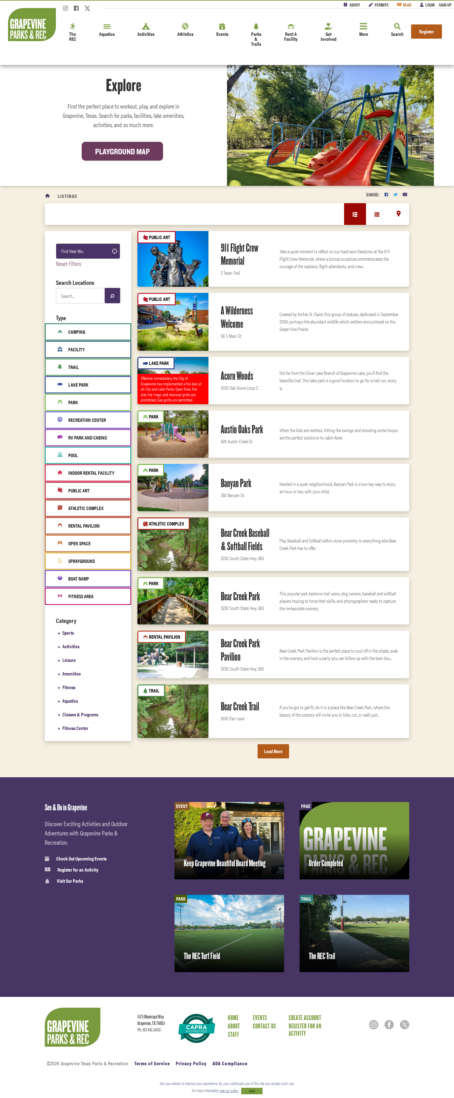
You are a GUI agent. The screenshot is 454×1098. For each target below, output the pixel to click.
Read (407, 5)
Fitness (68, 687)
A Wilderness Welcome (237, 317)
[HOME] (48, 195)
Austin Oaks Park (242, 429)
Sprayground (81, 560)
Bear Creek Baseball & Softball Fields (245, 539)
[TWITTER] (395, 194)
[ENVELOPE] (405, 194)
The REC (72, 36)
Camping (76, 331)
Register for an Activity (78, 869)
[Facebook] (76, 10)
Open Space (79, 543)
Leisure (69, 659)
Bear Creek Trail (240, 706)
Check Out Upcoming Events (81, 858)
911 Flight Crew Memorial (239, 254)
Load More (273, 751)
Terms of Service (152, 1063)
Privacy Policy (191, 1063)
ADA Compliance (229, 1063)
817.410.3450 (152, 1030)
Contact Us (264, 1026)
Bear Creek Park (240, 596)
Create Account (305, 1017)
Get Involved (328, 36)
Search (397, 33)
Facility (76, 349)
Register (426, 31)
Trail (73, 367)
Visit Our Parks (70, 881)
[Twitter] (87, 10)
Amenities (71, 673)
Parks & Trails (256, 38)
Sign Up (445, 5)
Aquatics (107, 33)
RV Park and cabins (87, 437)
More (363, 33)
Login (430, 5)
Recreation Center (87, 419)
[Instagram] (65, 10)
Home (233, 1017)
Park (73, 402)
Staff (233, 1034)
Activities (145, 33)
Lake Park (78, 384)
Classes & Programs (80, 714)
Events (222, 33)
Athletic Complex (85, 508)
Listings (67, 195)
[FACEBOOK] (386, 194)
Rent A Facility (291, 36)
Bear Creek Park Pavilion (240, 650)
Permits (382, 5)
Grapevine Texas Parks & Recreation (94, 1063)
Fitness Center (75, 727)
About (355, 5)
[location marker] (399, 214)
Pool (73, 455)
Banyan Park (236, 483)
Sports (68, 632)
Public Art (79, 490)
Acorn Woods (237, 376)
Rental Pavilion (84, 525)
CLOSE (252, 1091)
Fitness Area (81, 596)
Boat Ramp (78, 578)
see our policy (229, 1090)
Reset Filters (68, 263)
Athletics (185, 33)
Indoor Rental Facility (91, 472)
